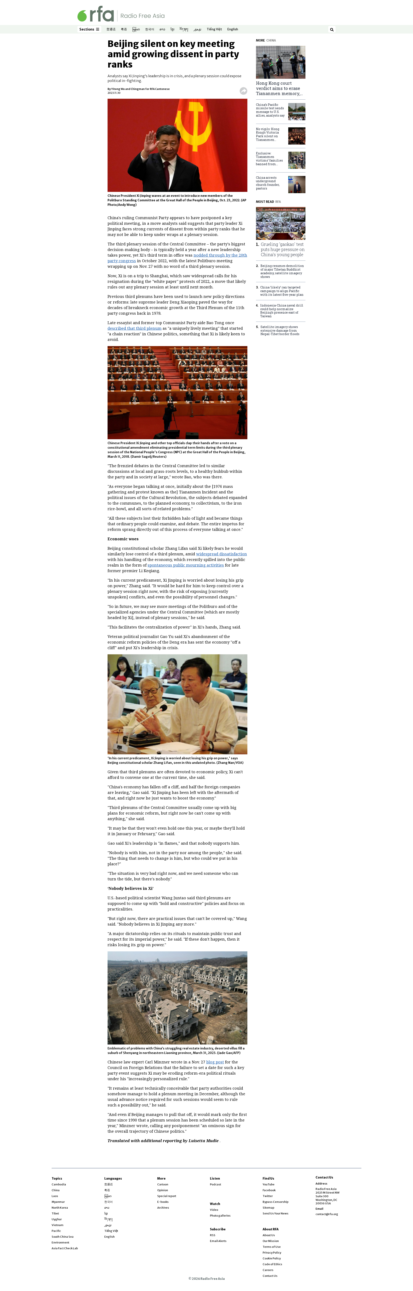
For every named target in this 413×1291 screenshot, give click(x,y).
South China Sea (63, 1237)
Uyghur (57, 1219)
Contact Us (270, 1276)
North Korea (60, 1207)
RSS (212, 1235)
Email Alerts (218, 1241)
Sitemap (268, 1207)
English (232, 29)
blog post (215, 1062)
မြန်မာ (136, 29)
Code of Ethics (272, 1264)
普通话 (111, 29)
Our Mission (271, 1241)
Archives (163, 1207)
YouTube (268, 1184)
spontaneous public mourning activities (186, 565)
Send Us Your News (275, 1213)
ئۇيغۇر (197, 29)
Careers (268, 1270)
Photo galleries (220, 1215)
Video (214, 1210)
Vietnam (57, 1225)
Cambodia (59, 1184)
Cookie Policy (272, 1258)
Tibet (55, 1213)
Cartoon (162, 1184)
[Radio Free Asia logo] (120, 13)
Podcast (215, 1184)
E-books (163, 1202)
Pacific (56, 1231)
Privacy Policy (272, 1252)
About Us (269, 1235)
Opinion (162, 1190)
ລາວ (162, 29)
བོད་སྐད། (184, 29)
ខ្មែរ (172, 29)
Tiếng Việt (214, 29)
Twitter (268, 1196)
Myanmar (58, 1202)
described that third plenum (135, 328)
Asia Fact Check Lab (65, 1248)
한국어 (149, 29)
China (56, 1190)
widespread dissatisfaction (221, 553)
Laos (55, 1196)
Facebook (269, 1190)
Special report (166, 1196)
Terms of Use (272, 1247)
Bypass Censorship (275, 1202)
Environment (60, 1242)
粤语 (124, 29)
